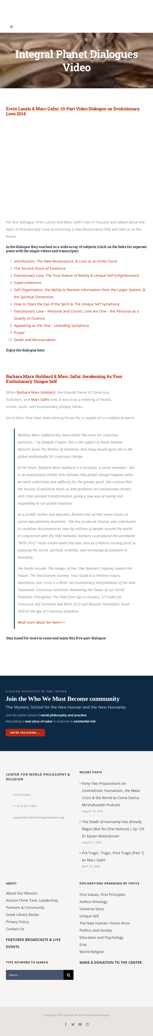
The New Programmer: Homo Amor (104, 923)
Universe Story (91, 908)
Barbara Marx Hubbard (36, 392)
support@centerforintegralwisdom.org (38, 817)
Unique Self (89, 916)
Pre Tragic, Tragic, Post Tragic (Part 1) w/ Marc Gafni (113, 856)
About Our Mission (21, 893)
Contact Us (15, 928)
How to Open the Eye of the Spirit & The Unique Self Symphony (67, 304)
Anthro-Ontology (93, 901)
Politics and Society (95, 930)
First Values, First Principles (102, 894)
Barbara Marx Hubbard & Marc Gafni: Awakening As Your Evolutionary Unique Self (64, 378)
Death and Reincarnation (36, 339)
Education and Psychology (101, 937)
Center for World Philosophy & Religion (88, 1015)
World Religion (91, 951)
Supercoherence (27, 282)
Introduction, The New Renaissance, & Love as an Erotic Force (65, 261)
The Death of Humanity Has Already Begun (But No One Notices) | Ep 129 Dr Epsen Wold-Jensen (113, 828)
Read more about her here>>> (41, 622)
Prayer (19, 332)
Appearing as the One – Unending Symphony (51, 325)
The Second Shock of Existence (40, 268)
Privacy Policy (17, 921)
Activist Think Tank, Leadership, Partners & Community (32, 904)
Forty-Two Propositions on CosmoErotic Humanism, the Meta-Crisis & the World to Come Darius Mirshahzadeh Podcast (111, 794)
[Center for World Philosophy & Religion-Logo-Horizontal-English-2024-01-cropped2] (31, 3)
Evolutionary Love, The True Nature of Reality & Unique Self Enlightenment (76, 275)
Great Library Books (22, 914)
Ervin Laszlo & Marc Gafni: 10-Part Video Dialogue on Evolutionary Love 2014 (73, 111)
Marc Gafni (40, 399)
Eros (83, 944)
